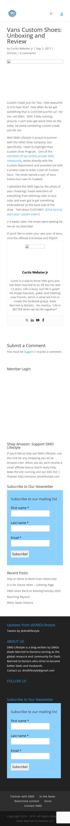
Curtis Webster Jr (22, 48)
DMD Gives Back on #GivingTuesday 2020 (34, 591)
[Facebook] (43, 320)
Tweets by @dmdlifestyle (23, 631)
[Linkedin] (32, 320)
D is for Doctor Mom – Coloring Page (30, 585)
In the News (47, 796)
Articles (12, 53)
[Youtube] (37, 320)
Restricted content (26, 801)
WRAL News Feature (20, 603)
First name (20, 508)
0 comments (28, 53)
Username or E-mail (22, 378)
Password (15, 394)
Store (48, 801)
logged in (30, 352)
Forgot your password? (35, 434)
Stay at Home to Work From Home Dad (32, 579)
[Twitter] (27, 320)
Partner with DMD (22, 796)
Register (49, 423)
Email (16, 538)
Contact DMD (33, 806)
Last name (20, 523)
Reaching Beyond (18, 597)
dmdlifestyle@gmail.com (38, 670)
